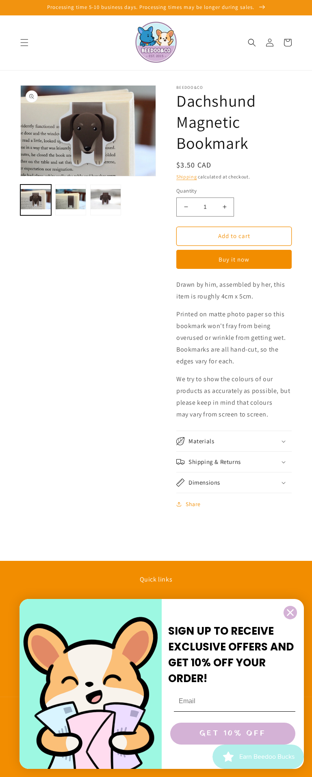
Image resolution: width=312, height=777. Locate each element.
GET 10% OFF (232, 733)
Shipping (186, 177)
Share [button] (193, 504)
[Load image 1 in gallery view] (35, 200)
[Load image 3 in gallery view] (105, 200)
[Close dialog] (290, 612)
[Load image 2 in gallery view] (70, 200)
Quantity (186, 190)
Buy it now (234, 259)
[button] (24, 43)
